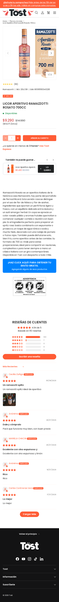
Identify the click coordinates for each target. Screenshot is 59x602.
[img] (9, 381)
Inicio (5, 21)
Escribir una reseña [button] (29, 356)
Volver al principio (28, 534)
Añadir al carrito (39, 138)
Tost (10, 595)
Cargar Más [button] (29, 514)
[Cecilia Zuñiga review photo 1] (9, 399)
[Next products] (53, 160)
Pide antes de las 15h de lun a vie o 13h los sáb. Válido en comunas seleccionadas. (29, 4)
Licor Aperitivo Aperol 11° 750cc (26, 167)
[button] (49, 13)
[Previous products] (47, 160)
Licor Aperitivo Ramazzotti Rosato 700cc (19, 23)
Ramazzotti (8, 89)
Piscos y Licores (16, 21)
